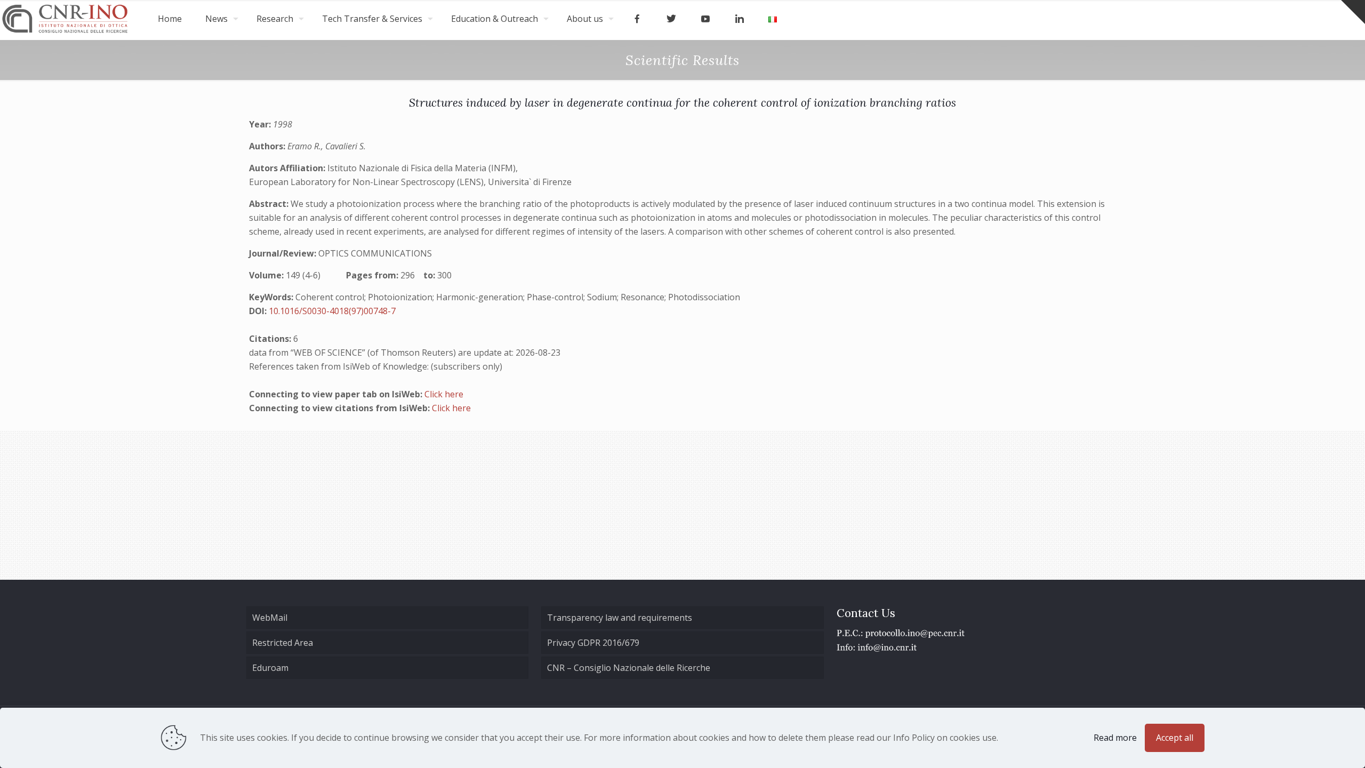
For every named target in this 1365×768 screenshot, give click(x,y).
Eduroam (270, 668)
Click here (443, 394)
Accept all (1174, 737)
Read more (1115, 737)
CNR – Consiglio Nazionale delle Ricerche (628, 668)
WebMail (269, 617)
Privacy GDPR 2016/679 (593, 643)
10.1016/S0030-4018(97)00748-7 (332, 311)
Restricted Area (282, 643)
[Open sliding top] (1353, 12)
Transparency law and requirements (619, 617)
